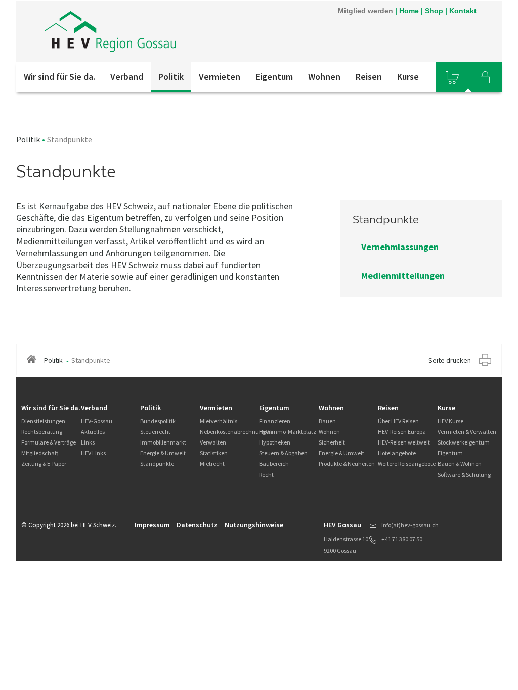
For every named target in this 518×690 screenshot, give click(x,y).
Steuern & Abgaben (283, 453)
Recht (266, 474)
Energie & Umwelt (163, 453)
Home (409, 11)
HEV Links (93, 453)
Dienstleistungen (43, 421)
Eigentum (274, 76)
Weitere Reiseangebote (407, 463)
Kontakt (463, 11)
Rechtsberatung (41, 431)
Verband (126, 76)
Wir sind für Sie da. (59, 76)
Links (88, 442)
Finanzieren (274, 421)
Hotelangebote (397, 453)
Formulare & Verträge (48, 442)
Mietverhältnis (218, 421)
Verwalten (213, 442)
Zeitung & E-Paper (43, 463)
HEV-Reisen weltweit (404, 442)
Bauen (327, 421)
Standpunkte (157, 463)
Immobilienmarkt (163, 442)
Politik (171, 76)
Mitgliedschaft (39, 453)
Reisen (369, 76)
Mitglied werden (365, 11)
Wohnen (324, 76)
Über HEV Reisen (398, 421)
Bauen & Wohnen (460, 463)
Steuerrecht (155, 431)
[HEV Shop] (452, 77)
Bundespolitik (158, 421)
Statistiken (214, 453)
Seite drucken (449, 360)
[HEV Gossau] (152, 31)
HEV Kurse (450, 421)
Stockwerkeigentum (464, 442)
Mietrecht (212, 463)
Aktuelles (93, 431)
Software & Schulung (464, 474)
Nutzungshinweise (254, 524)
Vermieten (219, 76)
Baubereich (274, 463)
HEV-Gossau (96, 421)
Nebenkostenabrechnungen (236, 431)
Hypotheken (274, 442)
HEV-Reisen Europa (402, 431)
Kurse (408, 76)
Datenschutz (197, 524)
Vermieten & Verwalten (467, 431)
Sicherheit (332, 442)
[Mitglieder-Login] (485, 77)
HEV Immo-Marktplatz (287, 431)
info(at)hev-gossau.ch (410, 525)
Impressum (152, 524)
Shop (434, 11)
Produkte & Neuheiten (347, 463)
